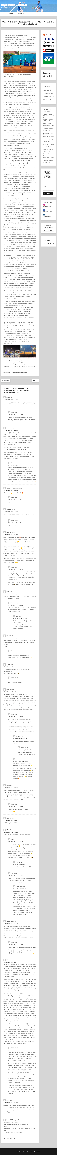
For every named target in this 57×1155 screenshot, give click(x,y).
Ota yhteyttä (20, 13)
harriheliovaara (47, 206)
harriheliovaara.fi (14, 5)
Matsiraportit (23, 372)
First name (45, 180)
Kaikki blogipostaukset (14, 372)
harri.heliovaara (47, 211)
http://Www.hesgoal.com (10, 1124)
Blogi (2, 13)
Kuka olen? (10, 13)
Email (45, 186)
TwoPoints (37, 1151)
